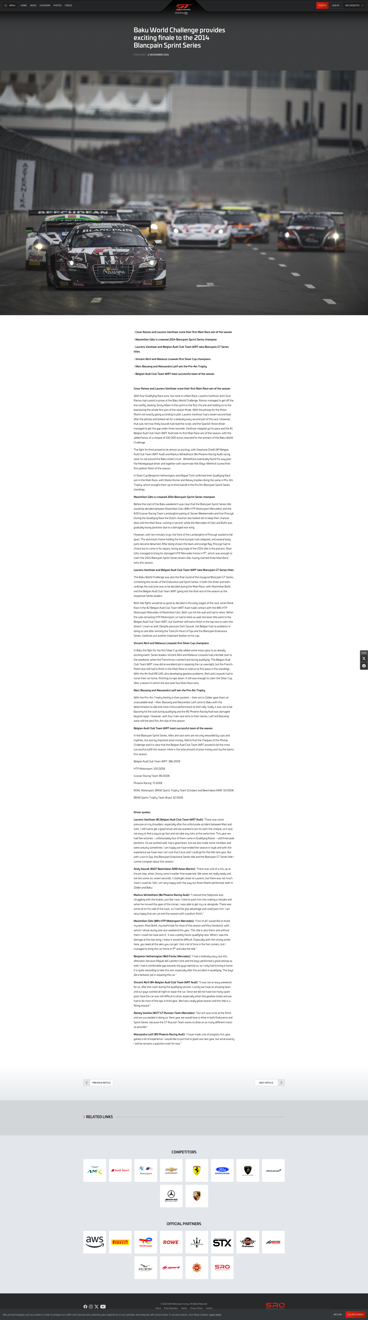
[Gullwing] (145, 1267)
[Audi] (120, 1170)
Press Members (171, 1308)
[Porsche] (196, 1196)
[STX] (222, 1242)
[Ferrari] (196, 1170)
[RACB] (196, 1267)
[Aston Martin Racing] (94, 1170)
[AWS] (94, 1242)
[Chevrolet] (171, 1170)
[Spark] (171, 1267)
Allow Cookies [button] (356, 1314)
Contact (209, 1308)
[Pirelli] (120, 1242)
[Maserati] (196, 1242)
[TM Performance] (247, 1242)
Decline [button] (338, 1314)
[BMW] (145, 1170)
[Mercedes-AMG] (171, 1196)
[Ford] (222, 1170)
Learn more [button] (215, 1314)
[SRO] (222, 1267)
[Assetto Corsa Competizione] (273, 1242)
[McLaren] (273, 1170)
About (158, 1308)
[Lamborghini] (247, 1170)
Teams (184, 1308)
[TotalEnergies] (145, 1242)
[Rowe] (171, 1242)
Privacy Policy (196, 1308)
